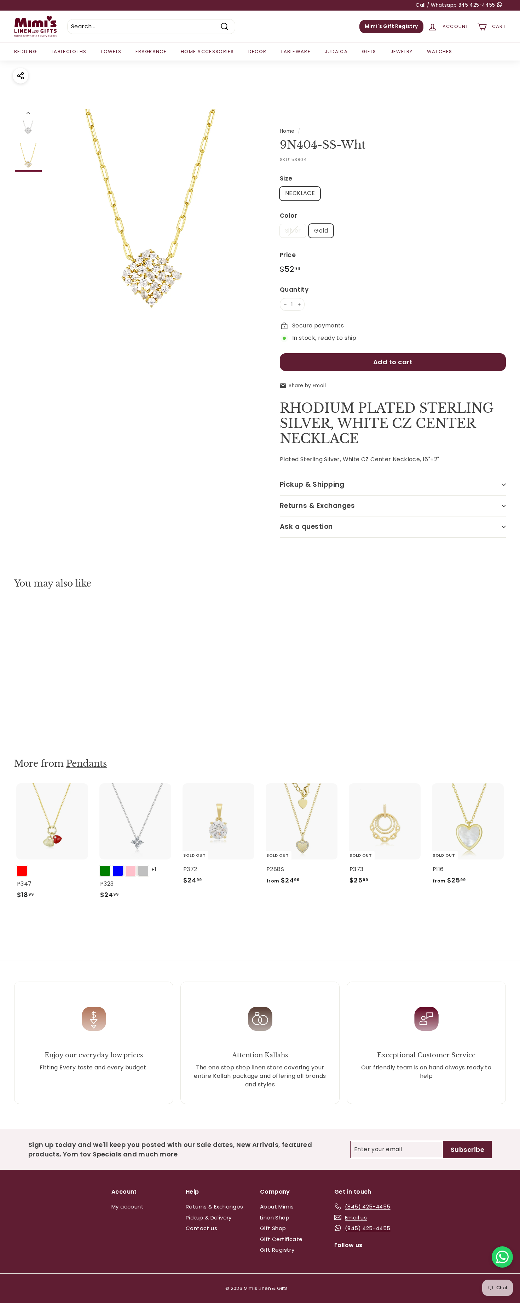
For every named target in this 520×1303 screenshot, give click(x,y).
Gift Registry (277, 1249)
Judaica (336, 51)
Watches (439, 51)
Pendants (86, 763)
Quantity (294, 289)
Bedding (25, 51)
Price (288, 255)
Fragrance (151, 51)
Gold (321, 231)
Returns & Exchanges (317, 505)
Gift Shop (273, 1228)
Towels (110, 51)
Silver (293, 231)
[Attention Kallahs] (260, 1019)
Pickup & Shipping (312, 484)
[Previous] (28, 114)
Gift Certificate (281, 1239)
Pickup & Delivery (209, 1217)
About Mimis (277, 1206)
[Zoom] (152, 212)
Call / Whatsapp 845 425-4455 (456, 5)
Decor (257, 51)
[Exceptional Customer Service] (426, 1019)
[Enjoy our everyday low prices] (93, 1019)
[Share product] (20, 76)
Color (288, 215)
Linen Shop (274, 1217)
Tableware (296, 51)
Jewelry (402, 51)
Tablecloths (68, 51)
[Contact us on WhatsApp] (502, 1257)
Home (287, 131)
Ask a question (306, 526)
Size (286, 178)
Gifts (369, 51)
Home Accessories (207, 51)
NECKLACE (300, 193)
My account (127, 1206)
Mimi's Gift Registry (391, 26)
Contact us (201, 1228)
